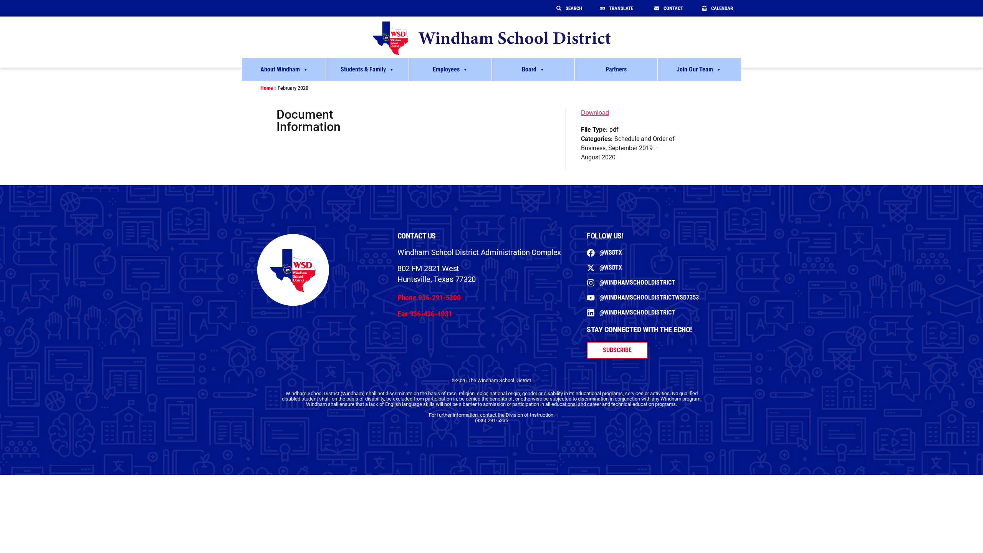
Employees (446, 69)
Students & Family (363, 69)
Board (529, 69)
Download (595, 112)
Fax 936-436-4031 (424, 313)
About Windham (280, 69)
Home (266, 88)
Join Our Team (695, 69)
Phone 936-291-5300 (429, 297)
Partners (616, 69)
